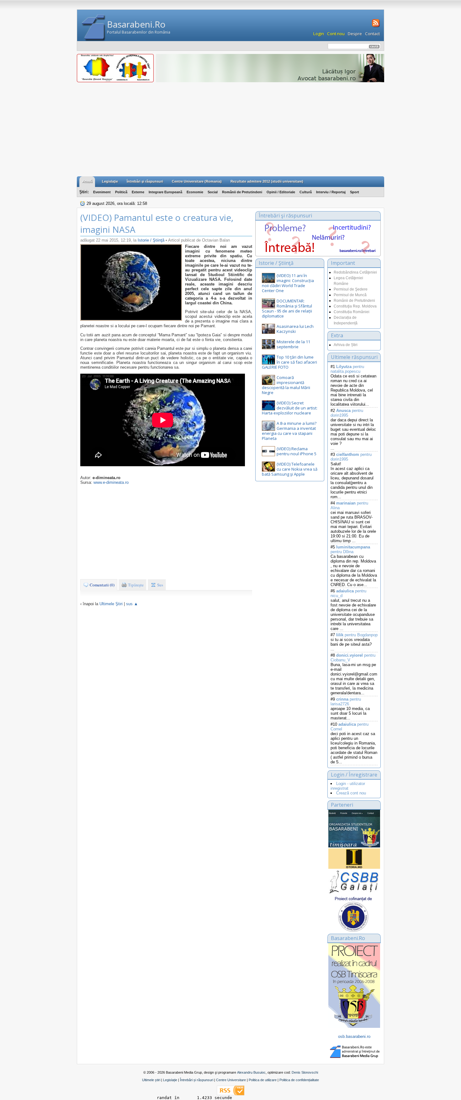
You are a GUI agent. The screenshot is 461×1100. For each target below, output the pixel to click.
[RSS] (375, 26)
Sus (159, 585)
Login (318, 33)
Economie (195, 192)
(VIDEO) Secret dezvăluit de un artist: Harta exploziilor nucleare (289, 408)
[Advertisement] (230, 129)
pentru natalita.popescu (347, 369)
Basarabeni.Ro (136, 24)
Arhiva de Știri (346, 345)
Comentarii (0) (101, 585)
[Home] (93, 27)
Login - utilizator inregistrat (348, 786)
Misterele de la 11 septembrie (293, 344)
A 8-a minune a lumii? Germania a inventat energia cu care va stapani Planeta (289, 430)
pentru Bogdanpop (357, 635)
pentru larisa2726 (346, 701)
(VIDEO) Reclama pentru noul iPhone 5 (296, 451)
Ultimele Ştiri (111, 603)
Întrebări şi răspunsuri (145, 181)
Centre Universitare (231, 1080)
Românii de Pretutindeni (242, 192)
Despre (355, 33)
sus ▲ (132, 603)
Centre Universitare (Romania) (197, 181)
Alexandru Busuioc (251, 1072)
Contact (372, 33)
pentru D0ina (350, 549)
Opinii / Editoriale (281, 192)
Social (213, 192)
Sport (354, 192)
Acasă (87, 181)
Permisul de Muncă (350, 295)
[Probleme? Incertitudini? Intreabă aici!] (318, 252)
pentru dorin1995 (347, 413)
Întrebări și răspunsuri (196, 1080)
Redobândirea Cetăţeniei (355, 272)
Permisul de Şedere (351, 289)
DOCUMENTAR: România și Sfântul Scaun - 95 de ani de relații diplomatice (287, 308)
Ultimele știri (151, 1080)
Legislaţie (110, 181)
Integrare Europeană (165, 192)
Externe (138, 192)
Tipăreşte (135, 585)
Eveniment (102, 192)
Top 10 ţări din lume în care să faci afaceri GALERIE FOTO (289, 362)
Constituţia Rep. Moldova (355, 306)
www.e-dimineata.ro (111, 482)
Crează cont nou (351, 793)
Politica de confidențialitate (299, 1080)
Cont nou (336, 33)
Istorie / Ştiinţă (152, 240)
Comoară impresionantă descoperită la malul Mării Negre (286, 385)
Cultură (305, 192)
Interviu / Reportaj (331, 192)
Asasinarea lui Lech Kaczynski (295, 328)
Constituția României (351, 312)
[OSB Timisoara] (354, 828)
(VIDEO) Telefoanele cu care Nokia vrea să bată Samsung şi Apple (289, 469)
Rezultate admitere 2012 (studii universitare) (266, 181)
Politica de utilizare (263, 1080)
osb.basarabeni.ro (354, 1036)
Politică (121, 192)
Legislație (170, 1080)
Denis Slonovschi (305, 1072)
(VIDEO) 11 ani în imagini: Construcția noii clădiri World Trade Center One (288, 283)
